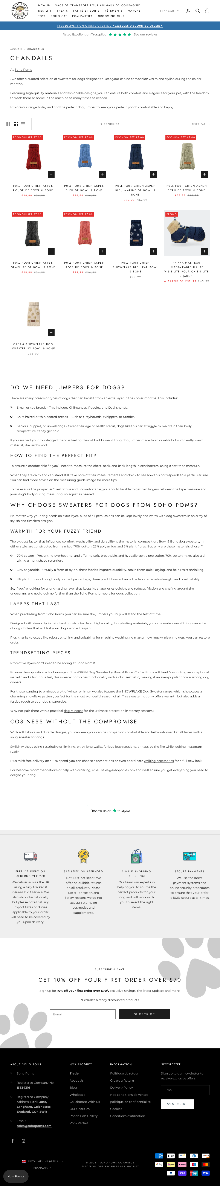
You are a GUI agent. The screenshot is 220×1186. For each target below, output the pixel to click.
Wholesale (77, 1095)
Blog (73, 1088)
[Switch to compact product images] (23, 124)
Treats (62, 11)
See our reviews (145, 34)
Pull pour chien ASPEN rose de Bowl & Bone (84, 265)
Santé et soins (86, 11)
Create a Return (122, 1080)
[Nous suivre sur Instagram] (23, 1141)
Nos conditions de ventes (129, 1095)
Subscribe (144, 1014)
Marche (134, 11)
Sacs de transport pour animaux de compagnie (97, 5)
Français (167, 10)
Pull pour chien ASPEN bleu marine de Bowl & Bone (135, 190)
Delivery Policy (121, 1088)
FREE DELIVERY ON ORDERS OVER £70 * (110, 26)
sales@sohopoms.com (118, 770)
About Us (77, 1080)
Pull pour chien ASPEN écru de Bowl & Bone (187, 188)
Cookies (116, 1109)
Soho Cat (59, 16)
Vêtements (113, 11)
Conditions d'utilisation (127, 1116)
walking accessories (159, 761)
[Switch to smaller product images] (16, 124)
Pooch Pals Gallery (84, 1116)
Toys (42, 16)
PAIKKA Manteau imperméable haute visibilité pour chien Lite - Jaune (186, 269)
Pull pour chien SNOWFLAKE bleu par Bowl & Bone (136, 267)
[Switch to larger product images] (8, 124)
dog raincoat (73, 711)
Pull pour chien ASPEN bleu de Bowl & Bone (84, 188)
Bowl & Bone (123, 672)
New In (44, 5)
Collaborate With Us (85, 1102)
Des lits (45, 11)
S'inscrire (177, 1104)
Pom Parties (82, 16)
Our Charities (80, 1109)
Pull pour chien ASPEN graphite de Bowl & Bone (33, 265)
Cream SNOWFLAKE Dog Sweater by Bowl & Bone (33, 346)
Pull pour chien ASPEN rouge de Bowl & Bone (33, 188)
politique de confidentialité (130, 1102)
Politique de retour (124, 1073)
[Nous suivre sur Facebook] (12, 1141)
